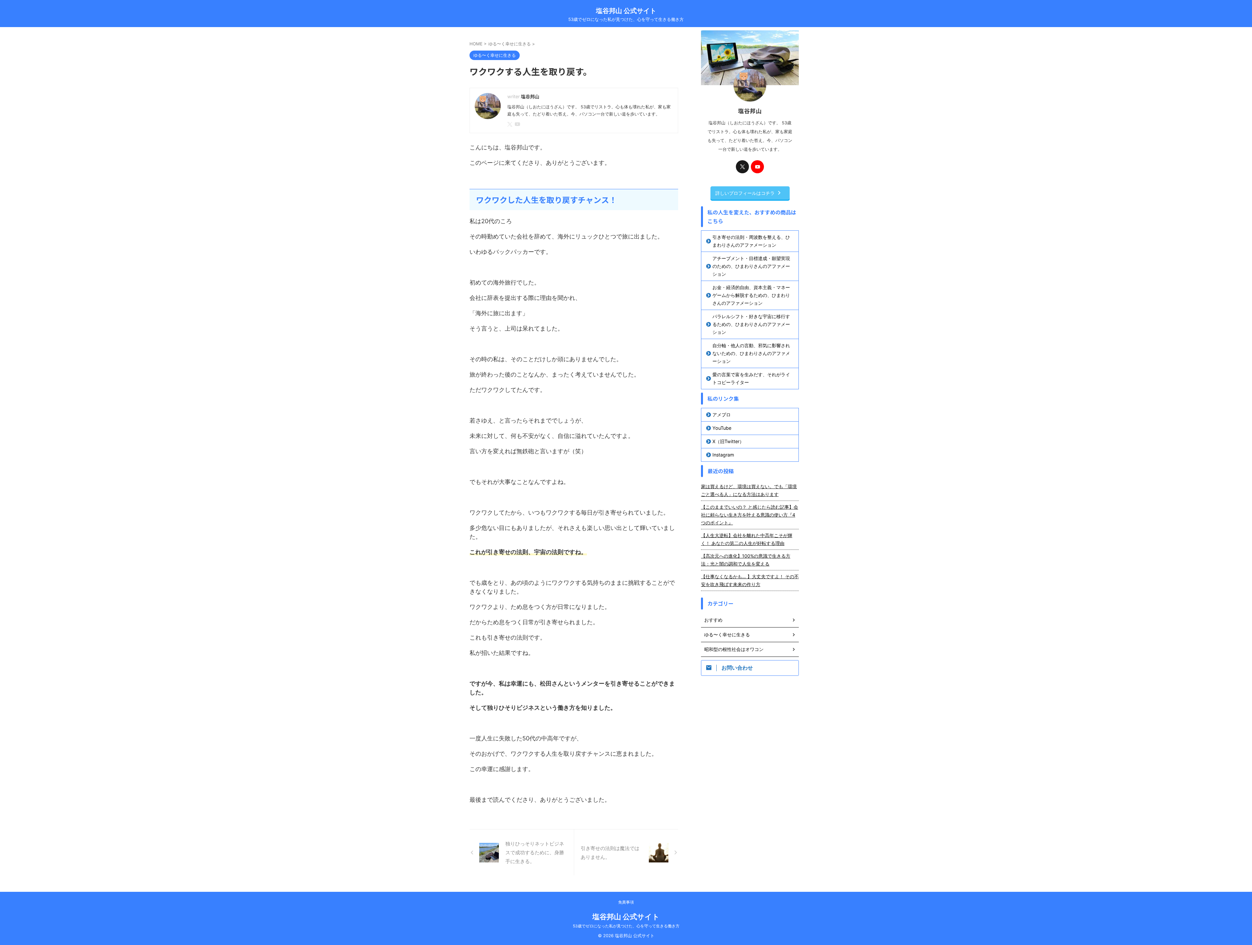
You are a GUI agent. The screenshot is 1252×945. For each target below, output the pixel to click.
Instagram (723, 454)
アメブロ (721, 414)
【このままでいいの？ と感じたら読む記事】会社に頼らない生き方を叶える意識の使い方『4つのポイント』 (749, 514)
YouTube (721, 428)
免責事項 (626, 902)
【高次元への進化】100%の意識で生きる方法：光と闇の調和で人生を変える (745, 559)
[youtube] (518, 124)
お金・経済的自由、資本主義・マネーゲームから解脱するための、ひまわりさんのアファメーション (751, 295)
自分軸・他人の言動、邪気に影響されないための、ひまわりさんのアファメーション (751, 353)
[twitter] (510, 124)
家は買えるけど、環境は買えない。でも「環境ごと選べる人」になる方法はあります (749, 490)
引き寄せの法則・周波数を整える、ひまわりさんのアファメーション (751, 241)
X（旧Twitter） (728, 441)
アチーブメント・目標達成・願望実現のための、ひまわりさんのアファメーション (751, 266)
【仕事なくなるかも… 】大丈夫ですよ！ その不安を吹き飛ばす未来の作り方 (750, 580)
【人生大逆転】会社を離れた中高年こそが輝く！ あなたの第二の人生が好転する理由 (746, 539)
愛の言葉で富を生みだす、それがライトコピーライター (751, 378)
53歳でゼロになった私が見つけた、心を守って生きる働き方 (626, 925)
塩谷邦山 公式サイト (626, 11)
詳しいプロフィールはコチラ (745, 193)
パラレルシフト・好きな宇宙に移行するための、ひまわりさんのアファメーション (751, 324)
